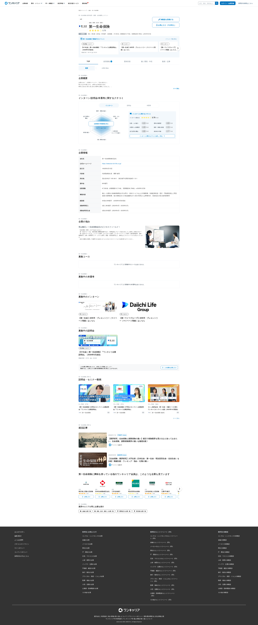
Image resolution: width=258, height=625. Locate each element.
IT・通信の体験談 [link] (224, 552)
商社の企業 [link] (85, 548)
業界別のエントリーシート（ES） (161, 532)
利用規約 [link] (104, 616)
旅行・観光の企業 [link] (88, 572)
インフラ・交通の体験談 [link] (226, 564)
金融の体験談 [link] (222, 540)
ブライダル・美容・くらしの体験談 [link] (229, 576)
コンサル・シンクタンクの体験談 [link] (229, 536)
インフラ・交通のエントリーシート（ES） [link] (164, 567)
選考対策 (127, 61)
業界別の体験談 (223, 532)
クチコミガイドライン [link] (22, 544)
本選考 (149, 105)
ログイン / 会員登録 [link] (227, 3)
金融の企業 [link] (85, 540)
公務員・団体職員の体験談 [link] (226, 588)
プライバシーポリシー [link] (135, 616)
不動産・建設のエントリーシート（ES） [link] (163, 571)
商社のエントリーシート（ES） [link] (160, 550)
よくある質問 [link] (19, 540)
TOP (88, 61)
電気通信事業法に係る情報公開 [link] (154, 616)
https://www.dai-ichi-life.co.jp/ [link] (111, 163)
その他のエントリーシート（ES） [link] (161, 600)
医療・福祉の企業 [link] (88, 580)
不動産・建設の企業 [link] (88, 568)
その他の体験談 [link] (223, 592)
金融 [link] (89, 10)
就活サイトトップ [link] (83, 10)
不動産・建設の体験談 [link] (225, 568)
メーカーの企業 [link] (87, 544)
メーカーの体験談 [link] (224, 544)
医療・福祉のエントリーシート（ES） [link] (162, 585)
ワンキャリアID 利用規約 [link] (114, 619)
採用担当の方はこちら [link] (22, 556)
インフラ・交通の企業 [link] (89, 564)
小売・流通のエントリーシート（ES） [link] (162, 589)
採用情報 (107, 61)
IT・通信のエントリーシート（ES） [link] (162, 554)
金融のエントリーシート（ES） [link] (160, 542)
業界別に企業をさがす (89, 532)
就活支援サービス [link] (73, 3)
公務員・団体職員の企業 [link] (90, 588)
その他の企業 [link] (86, 592)
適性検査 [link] (84, 3)
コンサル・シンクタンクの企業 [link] (92, 536)
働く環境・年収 (146, 61)
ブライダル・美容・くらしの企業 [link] (93, 576)
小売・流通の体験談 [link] (224, 584)
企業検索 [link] (25, 3)
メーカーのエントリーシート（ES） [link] (162, 546)
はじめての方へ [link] (20, 532)
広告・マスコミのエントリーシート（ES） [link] (164, 558)
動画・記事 (166, 61)
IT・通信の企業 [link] (87, 552)
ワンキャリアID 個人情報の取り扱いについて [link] (137, 619)
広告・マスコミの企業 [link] (89, 556)
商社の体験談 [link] (222, 548)
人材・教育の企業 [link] (88, 560)
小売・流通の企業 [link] (88, 584)
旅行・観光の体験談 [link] (224, 572)
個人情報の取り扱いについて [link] (117, 616)
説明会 (129, 105)
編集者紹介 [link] (18, 536)
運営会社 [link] (97, 616)
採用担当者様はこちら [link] (245, 3)
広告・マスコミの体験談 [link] (226, 556)
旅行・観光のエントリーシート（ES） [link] (162, 575)
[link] (12, 3)
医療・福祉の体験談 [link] (224, 580)
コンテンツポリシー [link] (21, 552)
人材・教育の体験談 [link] (224, 560)
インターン (109, 105)
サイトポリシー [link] (20, 548)
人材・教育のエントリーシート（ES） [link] (162, 562)
